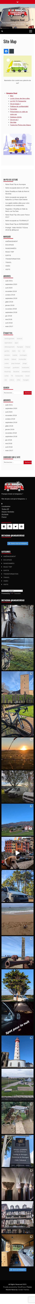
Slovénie (16, 371)
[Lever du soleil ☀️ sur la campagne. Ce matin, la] (17, 753)
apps (16, 342)
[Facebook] (4, 526)
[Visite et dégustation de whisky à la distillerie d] (17, 1151)
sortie (6, 376)
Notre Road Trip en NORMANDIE (17, 224)
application (8, 342)
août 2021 (9, 281)
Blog (11, 96)
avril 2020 (8, 288)
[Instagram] (10, 526)
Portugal (7, 367)
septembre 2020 (11, 284)
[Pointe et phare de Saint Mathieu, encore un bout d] (17, 1052)
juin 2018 (8, 316)
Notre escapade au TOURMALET (17, 221)
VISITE (7, 269)
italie (14, 351)
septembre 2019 (11, 298)
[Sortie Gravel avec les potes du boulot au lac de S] (17, 654)
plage (25, 363)
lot (24, 351)
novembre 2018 (11, 309)
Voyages (26, 380)
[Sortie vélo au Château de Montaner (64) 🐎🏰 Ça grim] (17, 687)
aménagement (9, 338)
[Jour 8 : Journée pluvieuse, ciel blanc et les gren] (17, 1217)
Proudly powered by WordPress (14, 1287)
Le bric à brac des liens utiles (20, 98)
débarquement (9, 347)
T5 (12, 376)
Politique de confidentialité (19, 106)
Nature (14, 359)
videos (12, 380)
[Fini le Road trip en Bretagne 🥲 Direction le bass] (17, 919)
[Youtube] (22, 526)
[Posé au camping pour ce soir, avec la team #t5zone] (17, 886)
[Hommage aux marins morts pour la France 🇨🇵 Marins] (17, 952)
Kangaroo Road (17, 20)
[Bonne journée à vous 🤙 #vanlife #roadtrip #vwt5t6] (17, 985)
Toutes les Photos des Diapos (20, 125)
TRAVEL (8, 262)
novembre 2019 (11, 291)
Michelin (7, 355)
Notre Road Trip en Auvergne (15, 184)
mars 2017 (9, 326)
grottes (7, 351)
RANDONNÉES (10, 248)
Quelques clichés (16, 117)
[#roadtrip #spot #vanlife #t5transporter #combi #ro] (17, 1018)
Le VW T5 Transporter (18, 101)
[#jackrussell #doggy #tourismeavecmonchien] (17, 853)
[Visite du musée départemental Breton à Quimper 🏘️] (17, 1184)
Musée (7, 359)
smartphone (26, 371)
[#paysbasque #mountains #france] (17, 820)
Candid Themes (23, 1290)
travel (27, 376)
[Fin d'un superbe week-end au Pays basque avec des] (17, 787)
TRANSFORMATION (12, 259)
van (6, 380)
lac (19, 351)
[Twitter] (16, 526)
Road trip (8, 371)
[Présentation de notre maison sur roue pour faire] (17, 1250)
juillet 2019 (9, 302)
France (28, 347)
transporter (19, 376)
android (19, 338)
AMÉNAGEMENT (11, 241)
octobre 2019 (10, 295)
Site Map (13, 122)
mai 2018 (8, 319)
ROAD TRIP (9, 252)
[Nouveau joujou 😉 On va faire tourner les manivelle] (17, 720)
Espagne (20, 347)
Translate (17, 593)
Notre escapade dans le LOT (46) (16, 188)
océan (7, 363)
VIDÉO (7, 266)
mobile (15, 355)
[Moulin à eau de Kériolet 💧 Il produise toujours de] (17, 1118)
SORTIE (8, 255)
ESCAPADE (9, 245)
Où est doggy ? (15, 104)
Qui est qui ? (14, 120)
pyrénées (16, 367)
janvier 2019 (9, 305)
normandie (22, 359)
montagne (23, 355)
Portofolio (13, 109)
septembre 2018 (11, 312)
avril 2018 (8, 323)
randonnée (25, 367)
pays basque (15, 363)
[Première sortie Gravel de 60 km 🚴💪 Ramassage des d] (17, 621)
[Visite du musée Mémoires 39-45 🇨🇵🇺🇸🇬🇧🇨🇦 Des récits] (17, 1085)
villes (18, 380)
